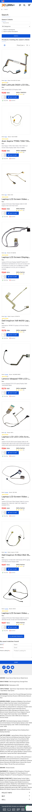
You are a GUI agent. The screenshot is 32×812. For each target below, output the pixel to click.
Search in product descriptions (10, 31)
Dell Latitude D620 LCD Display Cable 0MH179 (16, 85)
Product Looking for (4, 650)
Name (1, 644)
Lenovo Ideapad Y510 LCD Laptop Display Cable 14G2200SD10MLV (16, 379)
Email (1, 647)
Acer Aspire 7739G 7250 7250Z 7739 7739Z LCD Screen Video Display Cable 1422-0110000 (16, 141)
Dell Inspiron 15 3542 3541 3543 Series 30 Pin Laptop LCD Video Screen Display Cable (16, 555)
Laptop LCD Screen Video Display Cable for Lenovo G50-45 (16, 613)
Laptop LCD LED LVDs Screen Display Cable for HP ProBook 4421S (16, 437)
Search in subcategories (9, 29)
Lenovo (6, 374)
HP (5, 252)
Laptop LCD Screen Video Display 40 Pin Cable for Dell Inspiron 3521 (16, 199)
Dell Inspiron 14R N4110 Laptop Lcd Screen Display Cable (16, 321)
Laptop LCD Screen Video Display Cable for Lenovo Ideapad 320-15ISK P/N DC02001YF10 (16, 497)
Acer (6, 136)
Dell (6, 80)
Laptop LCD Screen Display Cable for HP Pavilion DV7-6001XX (16, 257)
